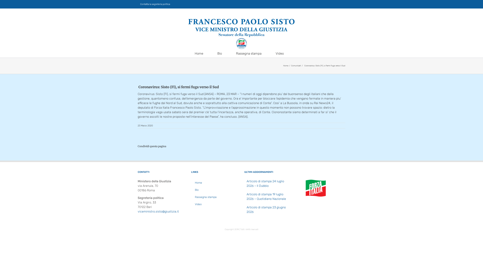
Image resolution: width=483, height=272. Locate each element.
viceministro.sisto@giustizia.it (158, 211)
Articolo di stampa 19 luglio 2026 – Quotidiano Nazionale (266, 196)
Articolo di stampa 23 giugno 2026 (266, 210)
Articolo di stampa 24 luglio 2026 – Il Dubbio (265, 183)
